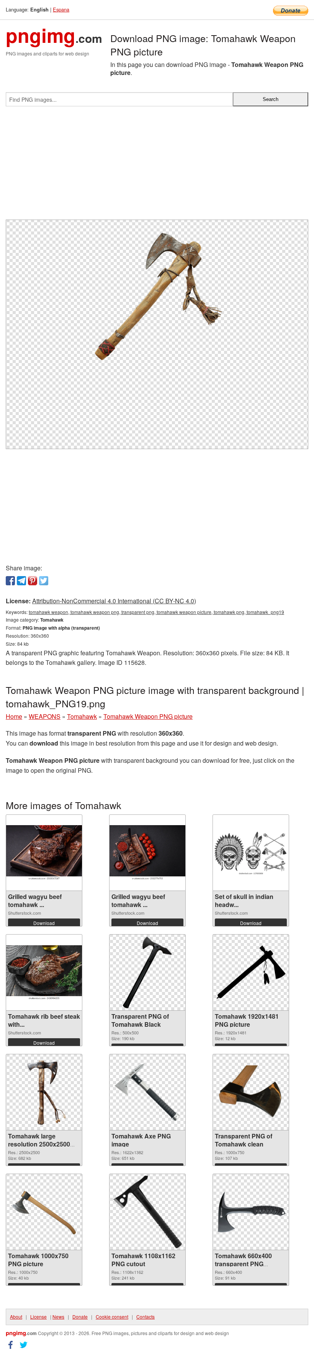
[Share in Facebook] (10, 580)
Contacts (145, 1316)
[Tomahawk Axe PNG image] (147, 1092)
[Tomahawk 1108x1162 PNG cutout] (147, 1212)
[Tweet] (43, 580)
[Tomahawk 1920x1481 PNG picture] (251, 972)
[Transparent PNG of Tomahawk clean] (251, 1092)
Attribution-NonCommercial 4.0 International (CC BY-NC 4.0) (114, 600)
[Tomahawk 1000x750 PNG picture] (44, 1212)
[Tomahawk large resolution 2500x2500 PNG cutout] (44, 1092)
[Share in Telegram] (21, 580)
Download (44, 923)
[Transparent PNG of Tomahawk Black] (147, 972)
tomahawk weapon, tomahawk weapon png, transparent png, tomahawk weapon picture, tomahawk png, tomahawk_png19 (156, 612)
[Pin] (32, 580)
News (58, 1316)
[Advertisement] (157, 166)
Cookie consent (112, 1316)
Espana (61, 9)
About (16, 1316)
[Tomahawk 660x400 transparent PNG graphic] (251, 1212)
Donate (80, 1316)
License (38, 1316)
